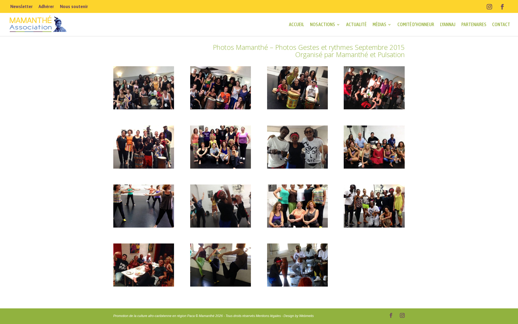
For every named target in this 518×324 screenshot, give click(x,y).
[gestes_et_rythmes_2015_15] (297, 285)
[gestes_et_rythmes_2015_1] (143, 108)
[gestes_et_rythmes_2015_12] (374, 226)
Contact (501, 24)
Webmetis (306, 316)
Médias (379, 24)
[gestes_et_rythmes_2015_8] (374, 167)
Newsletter (21, 7)
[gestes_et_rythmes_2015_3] (297, 108)
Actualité (356, 24)
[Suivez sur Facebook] (502, 6)
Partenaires (473, 24)
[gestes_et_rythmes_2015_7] (297, 167)
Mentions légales (268, 316)
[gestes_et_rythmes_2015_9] (143, 226)
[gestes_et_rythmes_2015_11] (297, 226)
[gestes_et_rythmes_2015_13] (143, 285)
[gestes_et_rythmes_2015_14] (220, 285)
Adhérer (46, 7)
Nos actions (322, 24)
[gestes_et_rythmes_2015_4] (374, 108)
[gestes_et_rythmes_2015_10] (220, 226)
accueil (296, 24)
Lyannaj (447, 24)
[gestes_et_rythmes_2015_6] (220, 167)
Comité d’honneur (415, 24)
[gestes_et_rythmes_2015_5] (143, 167)
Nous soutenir (74, 7)
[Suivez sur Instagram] (489, 6)
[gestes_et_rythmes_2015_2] (220, 108)
